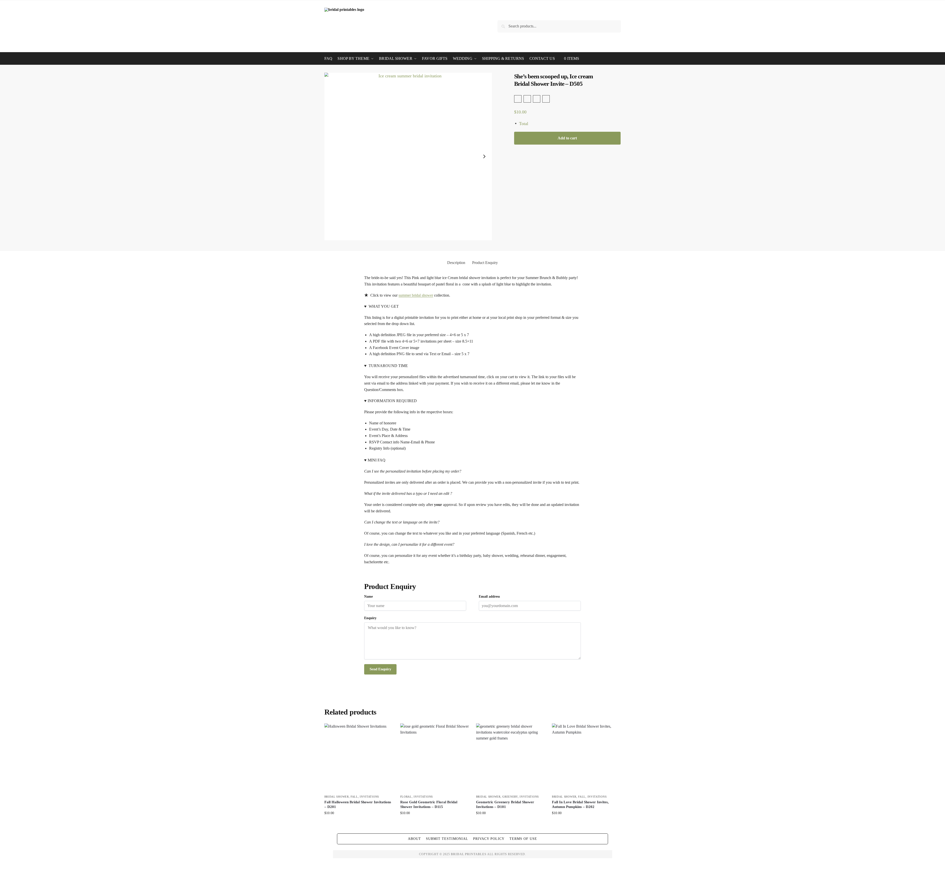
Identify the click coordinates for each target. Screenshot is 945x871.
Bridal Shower (336, 796)
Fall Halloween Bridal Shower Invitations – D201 (357, 804)
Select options (358, 823)
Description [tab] (456, 263)
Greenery (510, 796)
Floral (406, 796)
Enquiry (370, 618)
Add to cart (567, 138)
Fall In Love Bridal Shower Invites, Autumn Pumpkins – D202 (580, 804)
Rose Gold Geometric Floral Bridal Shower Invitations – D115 (428, 804)
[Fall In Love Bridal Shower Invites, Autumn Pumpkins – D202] (586, 757)
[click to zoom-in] (408, 156)
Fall (354, 796)
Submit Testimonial (447, 839)
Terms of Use (523, 839)
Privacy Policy (488, 839)
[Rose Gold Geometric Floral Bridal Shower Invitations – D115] (434, 757)
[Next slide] (484, 156)
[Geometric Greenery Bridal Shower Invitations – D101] (510, 757)
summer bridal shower (416, 295)
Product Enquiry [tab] (485, 263)
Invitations (369, 796)
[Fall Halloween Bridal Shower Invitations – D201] (358, 757)
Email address (489, 596)
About (414, 839)
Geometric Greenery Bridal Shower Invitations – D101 (505, 804)
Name (368, 596)
